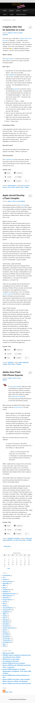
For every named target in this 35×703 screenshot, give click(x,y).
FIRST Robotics (12, 185)
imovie (10, 187)
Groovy (5, 601)
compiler (5, 364)
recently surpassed (8, 294)
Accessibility (6, 575)
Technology (6, 638)
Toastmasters (7, 640)
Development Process (9, 593)
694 (23, 185)
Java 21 (18, 10)
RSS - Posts (8, 692)
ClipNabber (11, 75)
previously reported (15, 386)
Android (5, 579)
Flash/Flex (17, 538)
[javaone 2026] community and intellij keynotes (17, 683)
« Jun (8, 568)
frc (6, 187)
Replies (18, 364)
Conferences (6, 589)
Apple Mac (11, 362)
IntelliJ (5, 606)
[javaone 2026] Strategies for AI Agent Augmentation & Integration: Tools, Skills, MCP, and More (17, 671)
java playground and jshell (11, 661)
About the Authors (21, 14)
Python (5, 630)
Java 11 (5, 14)
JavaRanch (6, 612)
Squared (15, 89)
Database (5, 591)
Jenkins (5, 616)
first (28, 185)
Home (4, 10)
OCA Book (6, 620)
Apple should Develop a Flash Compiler (13, 197)
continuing (23, 205)
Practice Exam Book (9, 628)
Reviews (5, 632)
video (21, 187)
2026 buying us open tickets (11, 659)
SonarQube (6, 636)
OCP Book (6, 622)
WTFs (4, 646)
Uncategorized (7, 642)
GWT (4, 604)
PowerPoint (6, 626)
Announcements (7, 581)
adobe (20, 362)
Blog (4, 587)
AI (3, 577)
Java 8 (12, 14)
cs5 (14, 540)
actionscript (28, 538)
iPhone (13, 364)
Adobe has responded (17, 396)
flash (4, 187)
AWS (4, 585)
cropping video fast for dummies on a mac (14, 28)
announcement (18, 407)
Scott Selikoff (21, 201)
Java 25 (11, 10)
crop (25, 185)
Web (4, 644)
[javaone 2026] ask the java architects (14, 663)
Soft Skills (6, 634)
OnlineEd (5, 624)
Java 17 (25, 10)
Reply (26, 187)
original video (9, 58)
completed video (9, 159)
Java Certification (8, 608)
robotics (17, 187)
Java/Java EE (7, 610)
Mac (13, 187)
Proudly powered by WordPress (17, 699)
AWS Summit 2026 (8, 653)
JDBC (4, 614)
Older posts (6, 546)
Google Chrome (7, 599)
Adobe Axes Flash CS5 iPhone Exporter (13, 373)
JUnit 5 (5, 618)
